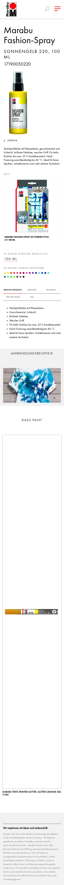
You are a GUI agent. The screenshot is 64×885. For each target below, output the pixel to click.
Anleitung (32, 290)
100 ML (10, 259)
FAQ (32, 297)
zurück (12, 141)
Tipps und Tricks (13, 297)
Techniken (51, 290)
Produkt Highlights (13, 290)
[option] (32, 210)
